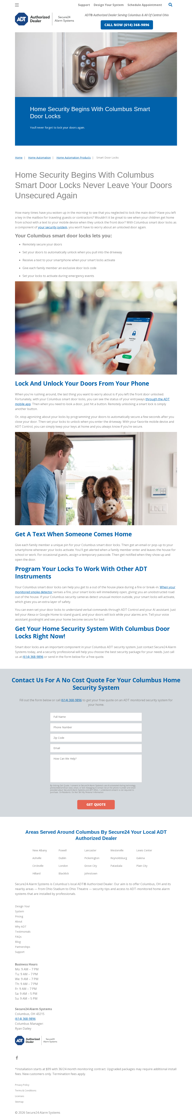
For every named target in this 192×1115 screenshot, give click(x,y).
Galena (140, 858)
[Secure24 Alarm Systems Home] (44, 19)
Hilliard (36, 873)
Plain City (141, 865)
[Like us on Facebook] (17, 1058)
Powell (62, 850)
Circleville (38, 865)
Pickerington (91, 858)
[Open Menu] (17, 5)
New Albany (39, 850)
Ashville (36, 858)
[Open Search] (170, 5)
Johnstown (90, 873)
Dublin (62, 858)
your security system (52, 227)
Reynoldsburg (118, 858)
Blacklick (63, 873)
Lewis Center (144, 850)
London (63, 865)
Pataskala (116, 865)
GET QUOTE (96, 804)
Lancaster (90, 850)
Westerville (117, 850)
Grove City (90, 865)
